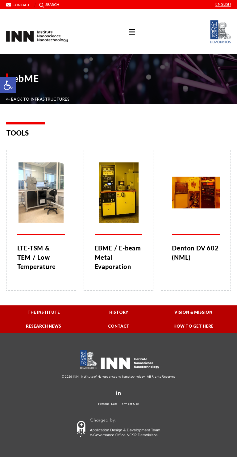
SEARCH (52, 4)
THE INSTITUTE (43, 312)
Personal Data (108, 403)
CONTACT (118, 326)
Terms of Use (129, 403)
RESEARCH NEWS (43, 326)
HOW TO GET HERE (193, 326)
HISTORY (118, 312)
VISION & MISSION (193, 312)
